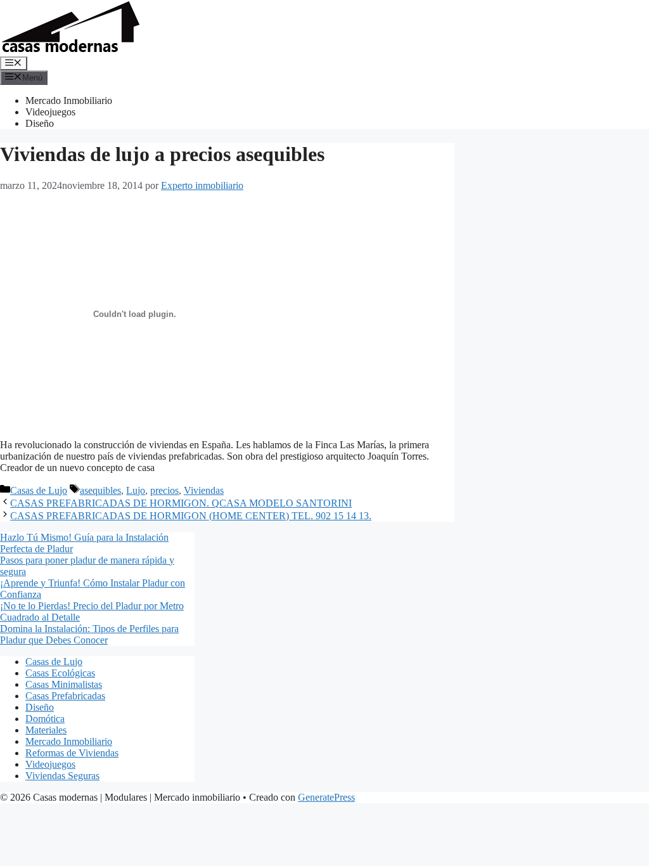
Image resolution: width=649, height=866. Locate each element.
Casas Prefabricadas (65, 695)
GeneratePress (326, 797)
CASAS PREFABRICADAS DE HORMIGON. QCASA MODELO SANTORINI (181, 503)
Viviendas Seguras (62, 775)
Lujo (135, 490)
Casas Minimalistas (63, 684)
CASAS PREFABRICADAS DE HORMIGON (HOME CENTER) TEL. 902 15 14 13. (190, 515)
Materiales (46, 730)
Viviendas (204, 490)
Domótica (45, 718)
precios (164, 490)
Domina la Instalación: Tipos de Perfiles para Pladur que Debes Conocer (89, 634)
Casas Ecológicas (60, 673)
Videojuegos (50, 112)
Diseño (39, 123)
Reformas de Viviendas (72, 752)
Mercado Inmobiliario (68, 100)
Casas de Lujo (38, 490)
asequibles (100, 490)
